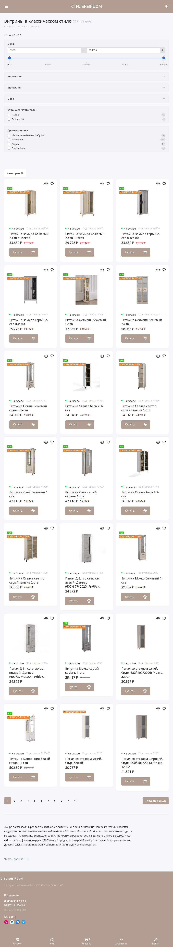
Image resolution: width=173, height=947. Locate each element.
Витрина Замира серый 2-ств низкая (28, 322)
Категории (13, 173)
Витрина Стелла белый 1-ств (84, 408)
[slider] (9, 58)
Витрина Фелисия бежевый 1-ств (85, 322)
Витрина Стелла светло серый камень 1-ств (138, 408)
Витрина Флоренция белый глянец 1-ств (29, 761)
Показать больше (155, 800)
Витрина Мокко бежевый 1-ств (142, 580)
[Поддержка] (166, 6)
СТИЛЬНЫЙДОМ (86, 6)
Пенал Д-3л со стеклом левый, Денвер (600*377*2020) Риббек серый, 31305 (82, 582)
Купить (17, 252)
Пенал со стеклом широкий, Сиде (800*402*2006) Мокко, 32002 (142, 763)
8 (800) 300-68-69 (15, 901)
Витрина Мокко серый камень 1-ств (82, 670)
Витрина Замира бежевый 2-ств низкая (84, 236)
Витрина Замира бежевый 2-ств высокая (28, 236)
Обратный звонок (14, 904)
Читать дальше (14, 859)
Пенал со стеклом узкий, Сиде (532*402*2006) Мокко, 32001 (142, 672)
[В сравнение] (46, 183)
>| (75, 800)
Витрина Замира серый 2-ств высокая (140, 236)
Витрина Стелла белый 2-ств (140, 494)
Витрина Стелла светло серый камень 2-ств (26, 580)
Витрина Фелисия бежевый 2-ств (141, 322)
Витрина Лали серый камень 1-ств (81, 494)
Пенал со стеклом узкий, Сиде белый (83, 761)
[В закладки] (52, 183)
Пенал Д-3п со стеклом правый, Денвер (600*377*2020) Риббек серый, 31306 (26, 672)
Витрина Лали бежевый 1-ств (28, 494)
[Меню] (6, 6)
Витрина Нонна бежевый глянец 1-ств (28, 408)
